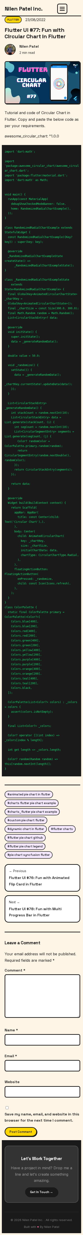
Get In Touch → (41, 1192)
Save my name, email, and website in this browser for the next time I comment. (42, 1117)
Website (12, 1081)
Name (11, 1030)
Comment (15, 970)
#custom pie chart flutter (25, 820)
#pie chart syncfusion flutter (28, 855)
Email (11, 1056)
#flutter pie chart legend (25, 846)
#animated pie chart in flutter (28, 794)
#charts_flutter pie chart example (32, 812)
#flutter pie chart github (25, 838)
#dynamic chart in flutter (25, 829)
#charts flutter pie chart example (31, 803)
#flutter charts (62, 829)
